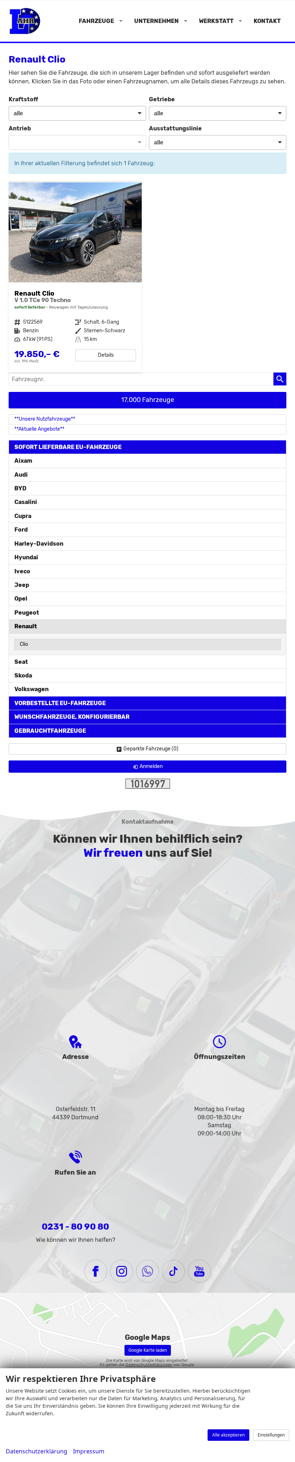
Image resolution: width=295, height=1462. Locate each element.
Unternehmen (156, 21)
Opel (20, 598)
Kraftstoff (23, 99)
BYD (20, 488)
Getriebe (162, 99)
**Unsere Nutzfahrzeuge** (44, 419)
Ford (21, 529)
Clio (24, 644)
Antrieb (20, 128)
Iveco (22, 571)
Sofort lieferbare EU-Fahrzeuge (68, 447)
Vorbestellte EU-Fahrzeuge (60, 703)
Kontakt (267, 21)
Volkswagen (31, 689)
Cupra (22, 516)
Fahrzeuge (96, 21)
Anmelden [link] (151, 766)
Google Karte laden (147, 1350)
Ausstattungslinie (175, 128)
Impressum (88, 1451)
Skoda (23, 675)
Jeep (21, 585)
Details (106, 355)
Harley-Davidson (38, 543)
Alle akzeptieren (228, 1435)
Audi (21, 474)
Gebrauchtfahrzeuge (50, 730)
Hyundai (26, 557)
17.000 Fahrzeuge (147, 400)
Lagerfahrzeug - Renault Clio (75, 277)
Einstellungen (271, 1435)
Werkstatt (216, 21)
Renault (25, 626)
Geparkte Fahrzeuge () (150, 749)
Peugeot (26, 612)
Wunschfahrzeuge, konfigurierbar (72, 716)
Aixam (23, 460)
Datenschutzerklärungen (149, 1364)
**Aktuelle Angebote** (39, 429)
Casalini (25, 502)
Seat (21, 661)
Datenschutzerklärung (36, 1451)
